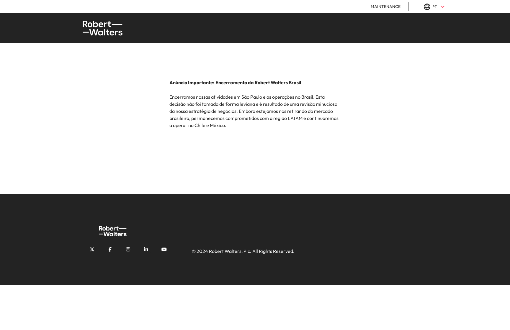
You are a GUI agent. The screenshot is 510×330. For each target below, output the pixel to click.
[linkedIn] (146, 249)
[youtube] (164, 249)
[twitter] (92, 249)
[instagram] (128, 249)
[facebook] (110, 249)
